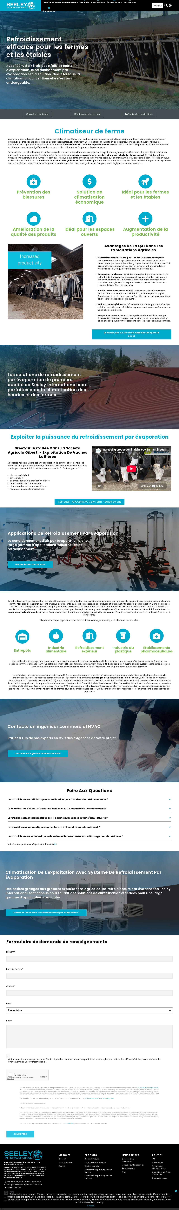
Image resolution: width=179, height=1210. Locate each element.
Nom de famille (14, 969)
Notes (9, 1020)
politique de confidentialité (148, 1088)
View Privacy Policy (93, 1202)
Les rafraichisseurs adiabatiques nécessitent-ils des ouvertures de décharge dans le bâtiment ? (65, 836)
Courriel (10, 986)
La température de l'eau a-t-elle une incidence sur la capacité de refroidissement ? (57, 809)
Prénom (10, 952)
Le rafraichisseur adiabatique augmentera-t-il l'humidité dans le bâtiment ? (54, 827)
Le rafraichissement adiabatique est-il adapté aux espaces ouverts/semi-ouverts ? (58, 818)
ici (55, 844)
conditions (69, 1123)
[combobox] (2, 1209)
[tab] (89, 800)
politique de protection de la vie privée (99, 1098)
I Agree (90, 1205)
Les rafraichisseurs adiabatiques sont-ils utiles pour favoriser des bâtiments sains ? (58, 799)
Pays (9, 1003)
